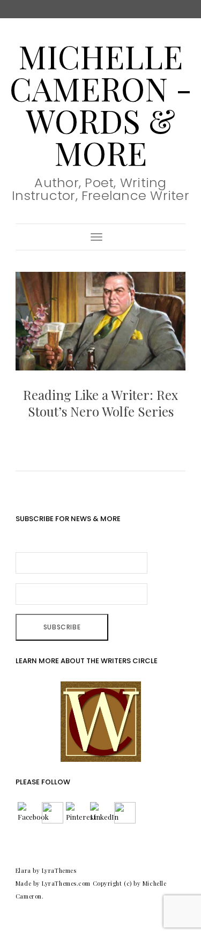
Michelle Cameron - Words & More (101, 104)
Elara (23, 870)
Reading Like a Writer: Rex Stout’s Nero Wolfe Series (100, 403)
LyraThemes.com (66, 883)
